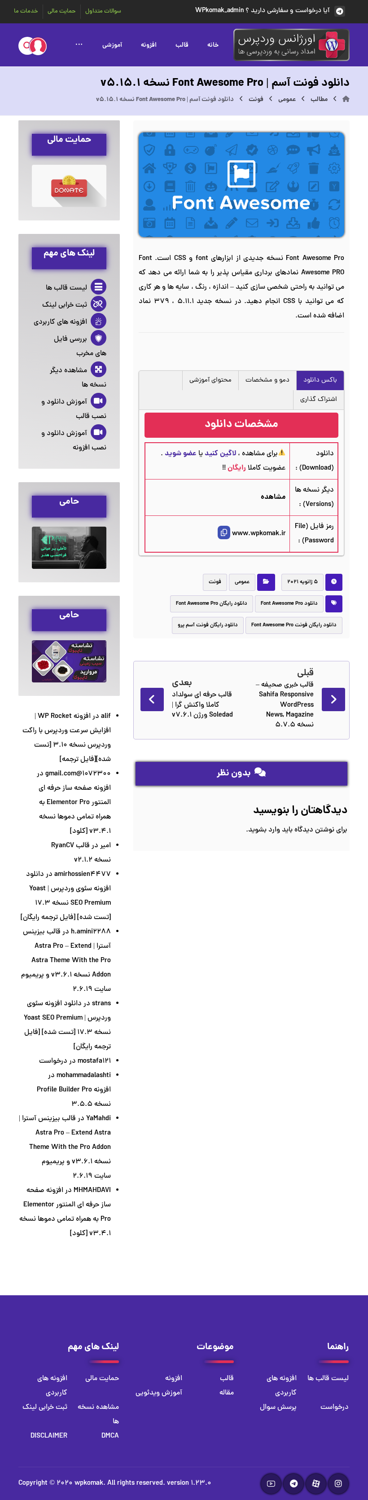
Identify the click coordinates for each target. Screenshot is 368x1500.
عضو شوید (181, 453)
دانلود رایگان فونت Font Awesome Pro (294, 625)
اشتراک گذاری (318, 400)
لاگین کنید (220, 453)
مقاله (226, 1393)
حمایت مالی (102, 1378)
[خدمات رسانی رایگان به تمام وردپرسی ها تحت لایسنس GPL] (291, 45)
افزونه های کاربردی (60, 322)
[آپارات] (316, 1484)
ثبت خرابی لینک (64, 305)
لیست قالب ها (66, 288)
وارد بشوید (264, 830)
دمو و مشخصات (267, 380)
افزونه (173, 1378)
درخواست (53, 1061)
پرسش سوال (278, 1407)
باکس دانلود (320, 380)
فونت (215, 582)
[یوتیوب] (271, 1484)
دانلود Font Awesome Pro (289, 603)
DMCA (110, 1436)
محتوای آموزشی (210, 380)
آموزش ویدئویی (159, 1393)
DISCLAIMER (49, 1436)
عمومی (242, 582)
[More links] (79, 44)
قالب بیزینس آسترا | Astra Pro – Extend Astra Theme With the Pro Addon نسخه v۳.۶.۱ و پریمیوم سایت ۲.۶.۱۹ (66, 961)
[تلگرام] (293, 1484)
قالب (227, 1378)
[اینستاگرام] (338, 1484)
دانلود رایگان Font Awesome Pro (211, 603)
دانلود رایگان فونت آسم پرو (208, 625)
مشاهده (273, 497)
